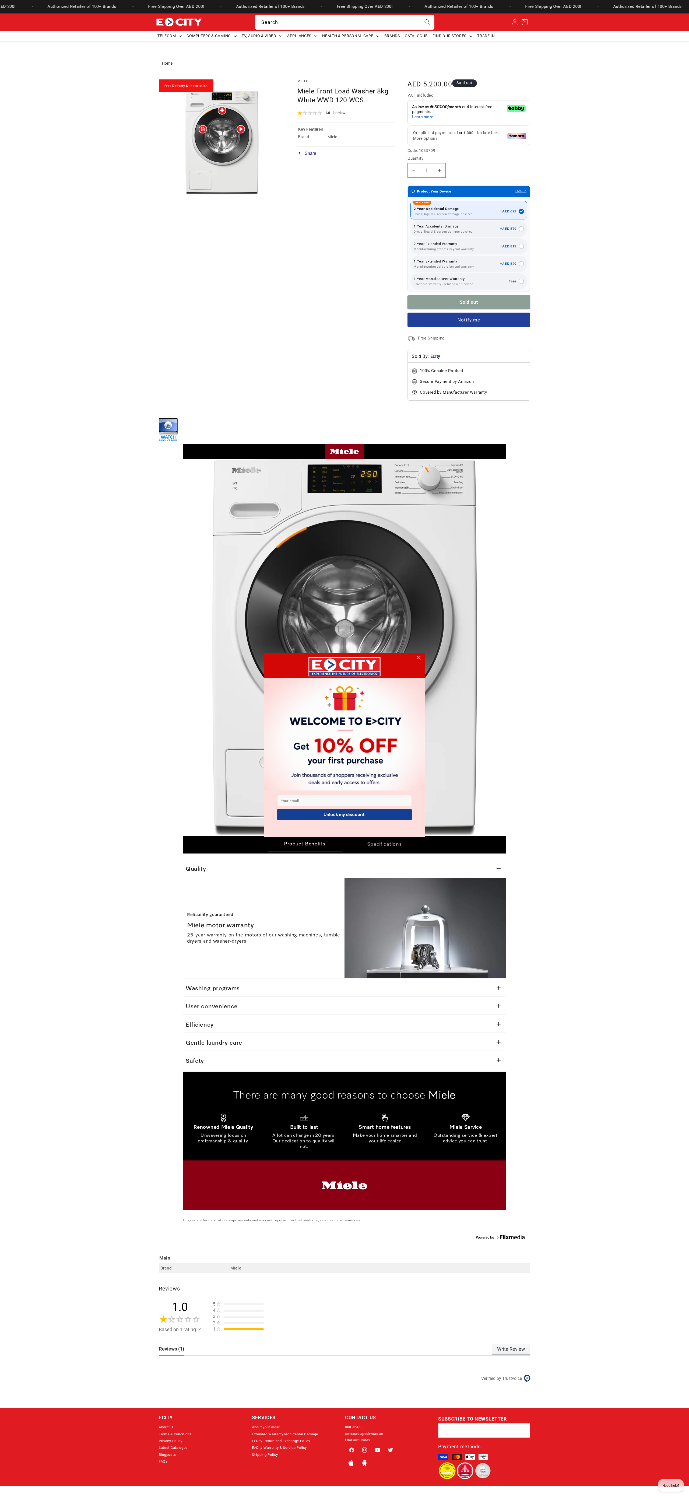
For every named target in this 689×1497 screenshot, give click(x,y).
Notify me (469, 320)
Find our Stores (357, 1440)
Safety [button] (195, 1061)
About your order (266, 1427)
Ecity (435, 356)
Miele (302, 81)
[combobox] (344, 22)
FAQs (163, 1461)
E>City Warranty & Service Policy (279, 1448)
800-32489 (354, 1427)
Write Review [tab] (511, 1349)
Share (310, 153)
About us (166, 1427)
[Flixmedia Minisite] (168, 440)
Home (167, 63)
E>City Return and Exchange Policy (281, 1441)
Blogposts (167, 1455)
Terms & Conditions (175, 1434)
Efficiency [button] (200, 1025)
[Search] (427, 22)
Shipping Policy (265, 1455)
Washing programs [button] (213, 989)
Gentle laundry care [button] (214, 1043)
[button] (169, 36)
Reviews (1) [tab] (171, 1349)
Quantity (415, 158)
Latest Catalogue (173, 1448)
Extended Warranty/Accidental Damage (285, 1434)
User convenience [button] (212, 1007)
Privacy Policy (170, 1441)
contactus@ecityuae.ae (364, 1434)
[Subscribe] (523, 1430)
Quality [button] (196, 869)
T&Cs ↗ (520, 191)
